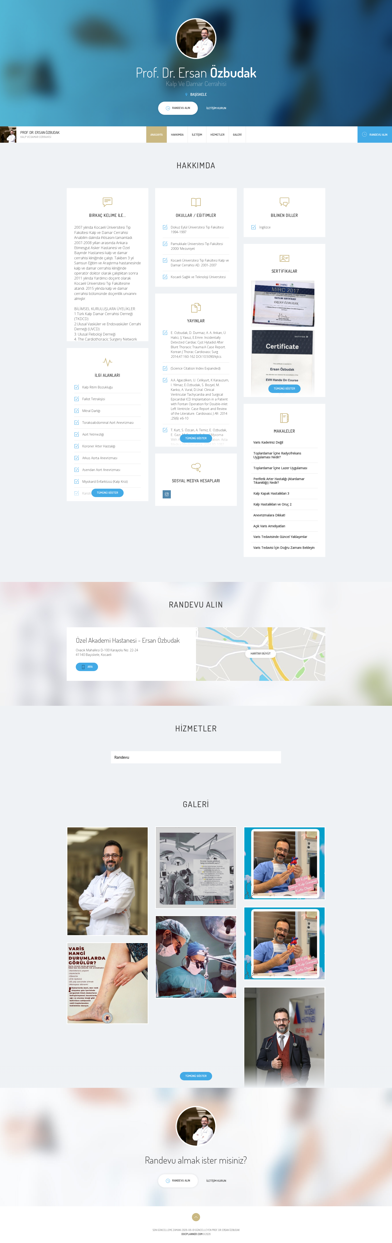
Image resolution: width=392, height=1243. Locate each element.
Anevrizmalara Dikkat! (269, 515)
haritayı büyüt (261, 653)
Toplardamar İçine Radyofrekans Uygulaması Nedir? (277, 455)
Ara (90, 666)
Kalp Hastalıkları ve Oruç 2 (272, 504)
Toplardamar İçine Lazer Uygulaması (280, 468)
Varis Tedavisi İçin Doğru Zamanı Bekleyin (284, 548)
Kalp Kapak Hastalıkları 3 (271, 493)
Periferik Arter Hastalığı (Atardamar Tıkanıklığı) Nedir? (278, 481)
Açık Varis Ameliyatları (269, 526)
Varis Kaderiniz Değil (268, 442)
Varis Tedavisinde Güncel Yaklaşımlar (280, 537)
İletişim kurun (216, 108)
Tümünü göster (284, 388)
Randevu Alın (378, 134)
